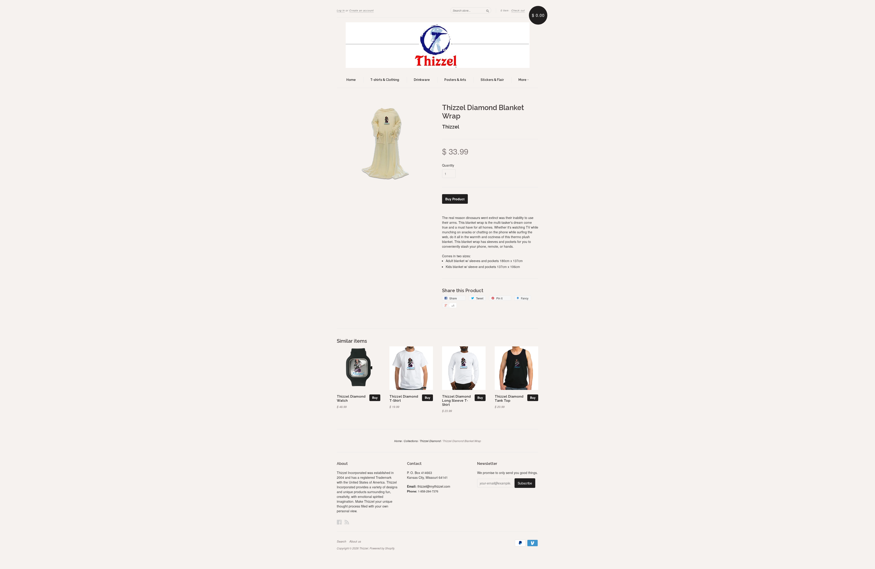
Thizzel (450, 127)
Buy (375, 397)
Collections (411, 441)
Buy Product (455, 199)
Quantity (448, 165)
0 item (505, 10)
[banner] (437, 45)
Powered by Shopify (382, 548)
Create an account (361, 10)
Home (351, 80)
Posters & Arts (455, 80)
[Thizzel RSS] (346, 522)
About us (355, 541)
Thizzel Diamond (430, 441)
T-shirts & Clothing (384, 80)
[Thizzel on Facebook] (339, 522)
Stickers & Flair (492, 80)
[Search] (487, 10)
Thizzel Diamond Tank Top (509, 398)
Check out (518, 10)
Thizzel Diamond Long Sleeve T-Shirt (456, 400)
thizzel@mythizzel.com (433, 486)
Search (341, 541)
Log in (341, 10)
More (522, 80)
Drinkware (422, 80)
